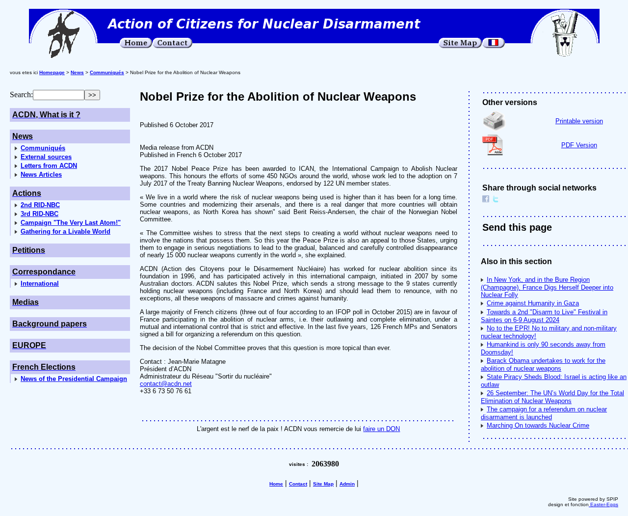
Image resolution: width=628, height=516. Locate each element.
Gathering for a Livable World (65, 231)
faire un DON (381, 429)
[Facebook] (486, 200)
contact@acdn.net (166, 383)
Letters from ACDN (49, 165)
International (40, 283)
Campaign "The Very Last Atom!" (71, 222)
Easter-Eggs (603, 504)
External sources (46, 157)
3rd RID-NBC (39, 213)
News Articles (41, 174)
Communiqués (43, 148)
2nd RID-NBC (40, 205)
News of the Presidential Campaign (74, 378)
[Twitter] (495, 200)
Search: (21, 94)
